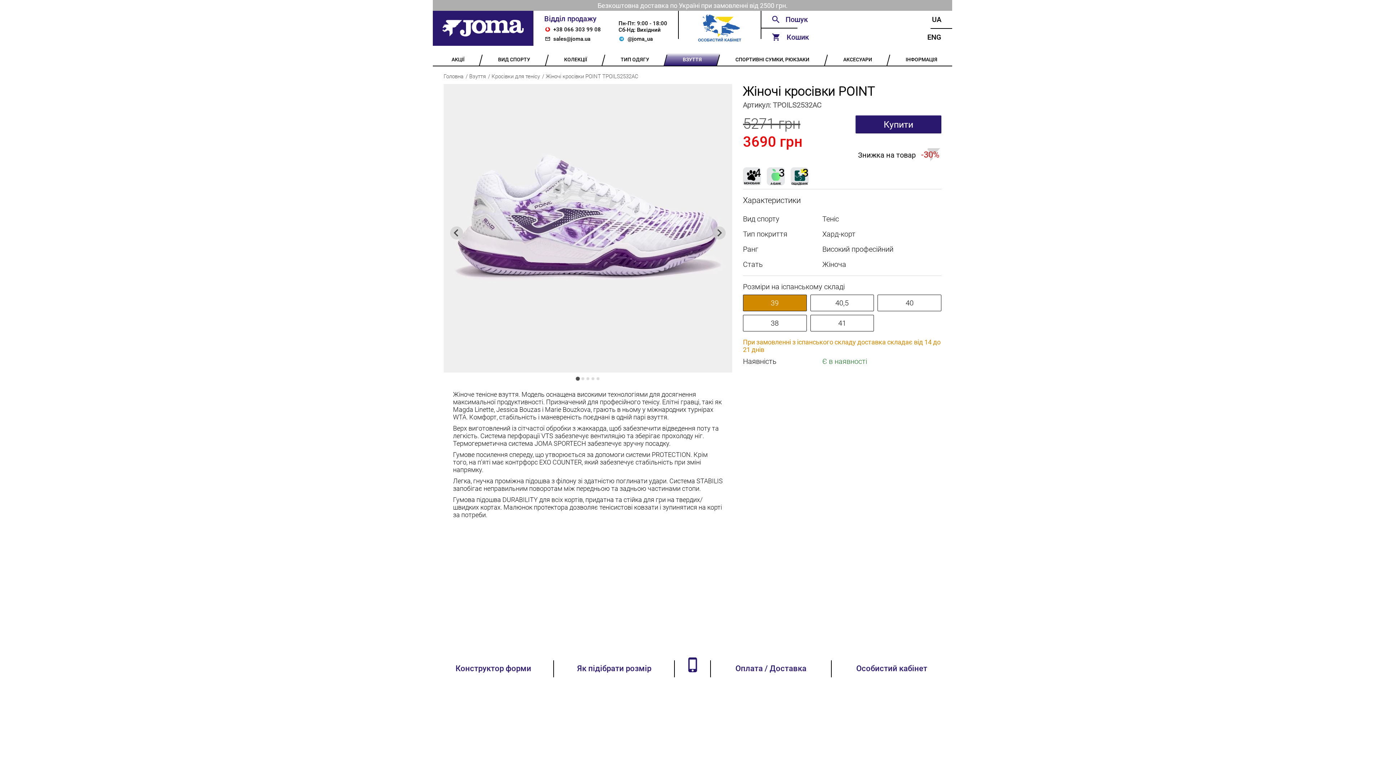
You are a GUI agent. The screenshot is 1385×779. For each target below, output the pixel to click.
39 (775, 303)
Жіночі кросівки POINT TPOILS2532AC (592, 76)
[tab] (578, 378)
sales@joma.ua (571, 39)
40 (910, 303)
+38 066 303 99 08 (577, 29)
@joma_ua (640, 39)
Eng (934, 37)
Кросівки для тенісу (516, 76)
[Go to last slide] (456, 232)
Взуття (477, 76)
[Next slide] (719, 232)
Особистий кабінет (891, 668)
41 (842, 323)
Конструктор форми (493, 668)
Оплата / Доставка (770, 668)
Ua (936, 19)
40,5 (842, 303)
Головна (453, 76)
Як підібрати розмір (614, 668)
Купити (898, 124)
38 (775, 323)
